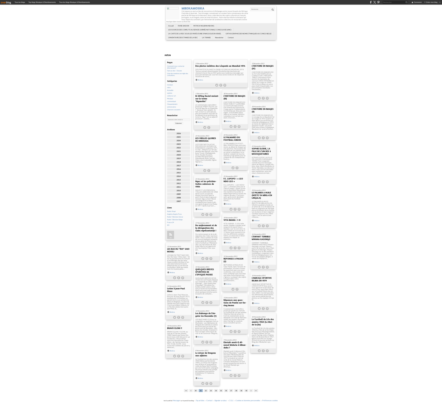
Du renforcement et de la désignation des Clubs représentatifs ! (206, 228)
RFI (168, 225)
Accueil (171, 26)
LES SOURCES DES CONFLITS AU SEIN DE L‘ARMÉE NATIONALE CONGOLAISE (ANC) (199, 30)
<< (186, 391)
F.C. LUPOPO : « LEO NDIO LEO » (233, 180)
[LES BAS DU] (179, 243)
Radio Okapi (171, 211)
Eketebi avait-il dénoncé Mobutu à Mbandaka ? (235, 345)
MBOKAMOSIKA (193, 8)
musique (170, 85)
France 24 (170, 222)
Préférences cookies (270, 400)
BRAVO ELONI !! (174, 328)
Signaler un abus (221, 400)
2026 (179, 133)
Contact (231, 37)
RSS (171, 237)
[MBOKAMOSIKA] (172, 12)
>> (256, 391)
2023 (179, 144)
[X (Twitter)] (374, 2)
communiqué (171, 101)
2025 (179, 137)
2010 (179, 190)
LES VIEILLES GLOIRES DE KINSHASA (205, 139)
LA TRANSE (206, 37)
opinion (169, 93)
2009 (179, 194)
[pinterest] (378, 2)
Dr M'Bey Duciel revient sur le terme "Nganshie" (206, 99)
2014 (179, 176)
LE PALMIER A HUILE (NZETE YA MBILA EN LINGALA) (262, 195)
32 (206, 391)
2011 (179, 187)
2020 (179, 155)
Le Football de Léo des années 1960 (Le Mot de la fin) (263, 322)
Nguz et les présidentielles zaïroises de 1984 (205, 184)
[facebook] (370, 2)
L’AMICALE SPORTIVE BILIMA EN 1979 (262, 279)
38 (236, 391)
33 (211, 391)
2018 (179, 162)
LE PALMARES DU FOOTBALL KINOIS (232, 138)
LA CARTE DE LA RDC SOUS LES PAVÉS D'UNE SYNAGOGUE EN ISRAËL (194, 34)
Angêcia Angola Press (174, 214)
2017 (179, 165)
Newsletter (219, 37)
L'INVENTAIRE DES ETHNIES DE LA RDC (183, 37)
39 (241, 391)
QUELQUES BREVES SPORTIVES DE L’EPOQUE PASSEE (204, 272)
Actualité (170, 90)
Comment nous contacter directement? (175, 67)
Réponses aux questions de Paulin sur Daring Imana (235, 303)
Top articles (200, 400)
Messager (176, 400)
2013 (179, 180)
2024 (179, 140)
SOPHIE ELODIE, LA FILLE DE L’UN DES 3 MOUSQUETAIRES (261, 151)
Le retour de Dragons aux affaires (205, 354)
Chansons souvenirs (173, 110)
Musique (170, 99)
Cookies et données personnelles (248, 400)
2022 (179, 148)
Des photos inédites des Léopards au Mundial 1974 (220, 65)
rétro (169, 87)
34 (216, 391)
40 (246, 391)
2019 (179, 158)
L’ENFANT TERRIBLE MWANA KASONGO (261, 237)
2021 (179, 151)
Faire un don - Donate (174, 71)
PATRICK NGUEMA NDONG (203, 26)
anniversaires (171, 107)
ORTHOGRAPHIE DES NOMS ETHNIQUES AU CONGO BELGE (249, 34)
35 (221, 391)
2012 (179, 183)
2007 (179, 201)
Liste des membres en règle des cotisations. (177, 74)
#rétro (200, 80)
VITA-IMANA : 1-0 (232, 220)
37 (231, 391)
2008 (179, 198)
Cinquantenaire (172, 104)
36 (226, 391)
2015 (179, 173)
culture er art (171, 96)
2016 (179, 169)
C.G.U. (231, 400)
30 (195, 391)
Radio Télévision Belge (175, 220)
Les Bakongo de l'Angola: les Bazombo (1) (206, 314)
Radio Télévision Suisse (175, 217)
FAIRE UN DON (183, 26)
